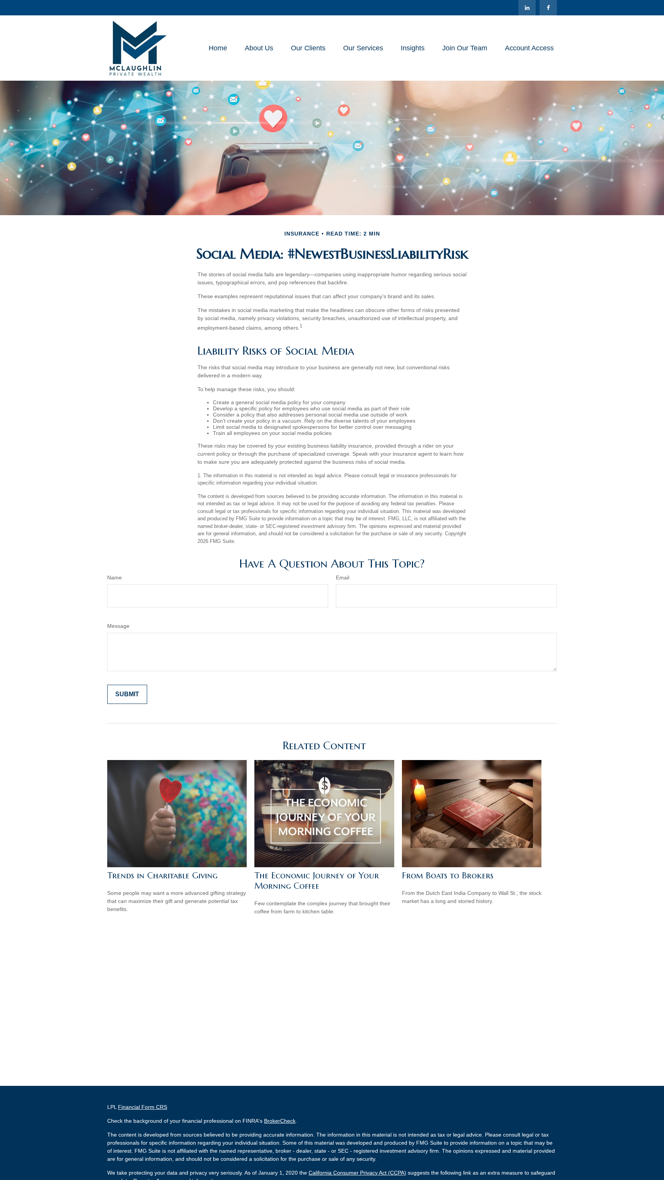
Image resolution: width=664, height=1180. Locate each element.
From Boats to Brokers (447, 875)
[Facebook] (548, 7)
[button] (218, 48)
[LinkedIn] (527, 7)
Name (114, 577)
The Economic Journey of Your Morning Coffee (316, 880)
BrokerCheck (279, 1121)
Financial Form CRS (142, 1107)
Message (118, 626)
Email (342, 577)
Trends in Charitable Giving (162, 875)
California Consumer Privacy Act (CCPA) (357, 1173)
